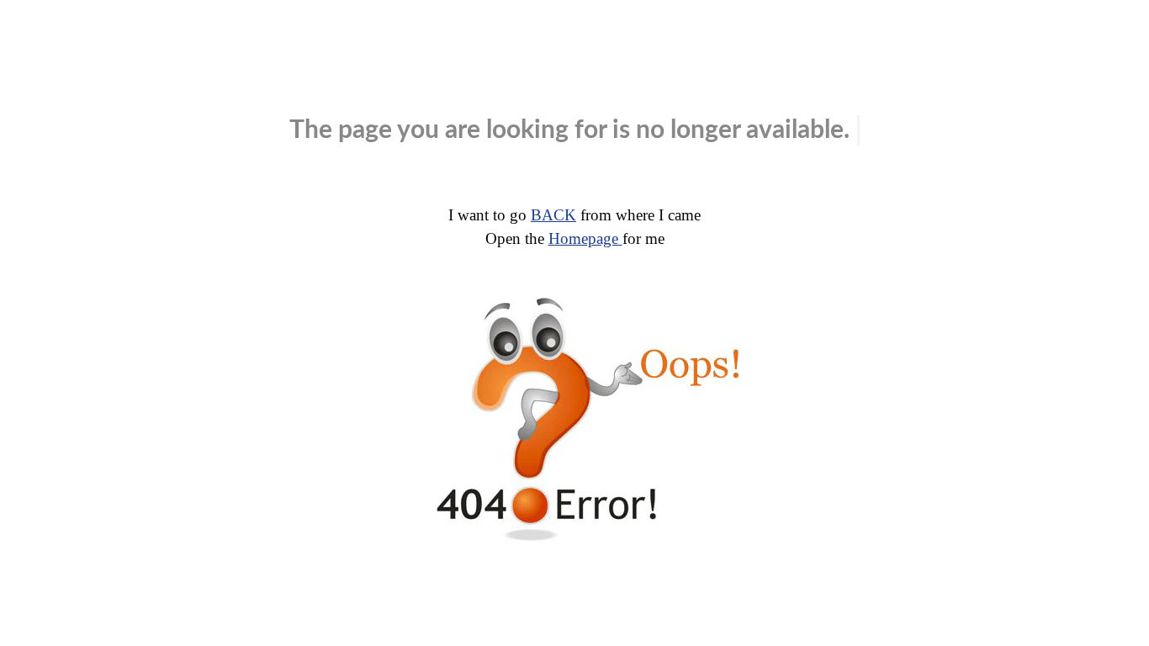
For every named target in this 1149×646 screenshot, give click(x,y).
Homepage (585, 238)
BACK (553, 215)
